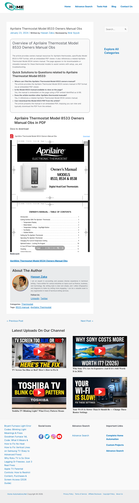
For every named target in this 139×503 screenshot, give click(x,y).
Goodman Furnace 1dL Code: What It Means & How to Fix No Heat (16, 440)
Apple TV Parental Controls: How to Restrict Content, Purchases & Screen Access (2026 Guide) (17, 476)
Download (86, 136)
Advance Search (83, 6)
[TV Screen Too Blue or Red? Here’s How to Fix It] (39, 352)
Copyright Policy (109, 494)
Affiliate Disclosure (94, 494)
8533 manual (22, 307)
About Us (119, 494)
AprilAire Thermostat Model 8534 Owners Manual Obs (39, 261)
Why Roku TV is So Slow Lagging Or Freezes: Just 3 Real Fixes (18, 462)
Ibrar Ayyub (73, 33)
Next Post (87, 321)
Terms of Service (81, 494)
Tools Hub (102, 6)
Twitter (44, 298)
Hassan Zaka (47, 33)
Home (68, 6)
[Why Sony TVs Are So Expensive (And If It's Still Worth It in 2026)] (100, 351)
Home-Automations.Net (17, 494)
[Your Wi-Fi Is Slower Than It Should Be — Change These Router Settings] (100, 392)
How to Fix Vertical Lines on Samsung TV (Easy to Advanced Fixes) (17, 451)
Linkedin (35, 298)
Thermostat (27, 304)
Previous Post (15, 321)
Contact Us (126, 6)
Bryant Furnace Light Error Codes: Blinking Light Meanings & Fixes (17, 429)
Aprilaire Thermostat (41, 307)
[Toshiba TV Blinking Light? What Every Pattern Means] (39, 393)
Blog (114, 6)
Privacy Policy (68, 494)
